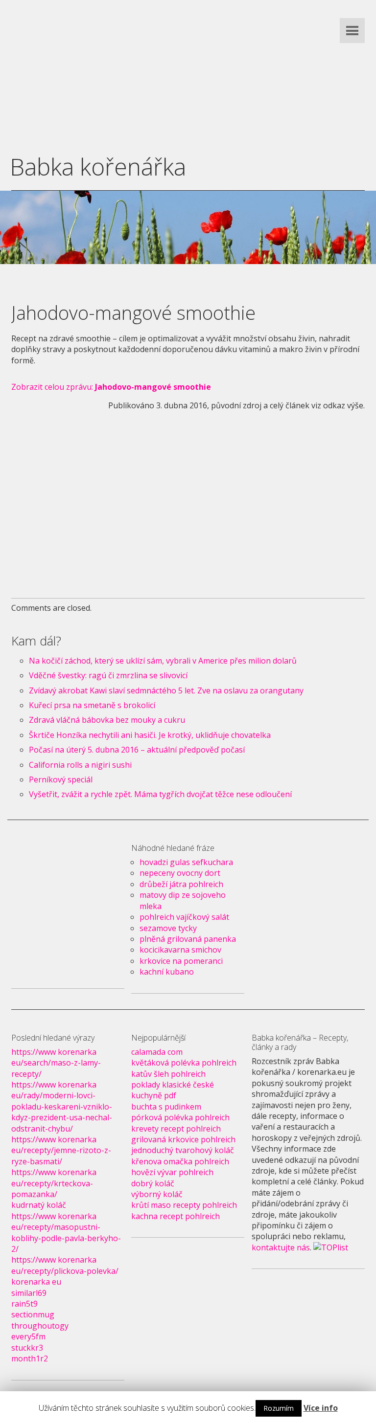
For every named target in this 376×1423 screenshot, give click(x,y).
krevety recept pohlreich (176, 1128)
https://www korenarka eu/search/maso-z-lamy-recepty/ (56, 1062)
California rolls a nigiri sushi (80, 764)
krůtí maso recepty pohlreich (184, 1205)
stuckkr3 (27, 1347)
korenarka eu (36, 1281)
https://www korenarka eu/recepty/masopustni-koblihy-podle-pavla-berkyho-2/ (66, 1232)
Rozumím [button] (278, 1408)
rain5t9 (24, 1303)
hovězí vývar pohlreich (172, 1172)
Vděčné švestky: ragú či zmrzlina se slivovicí (108, 675)
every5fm (28, 1336)
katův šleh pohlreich (168, 1073)
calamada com (157, 1051)
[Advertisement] (187, 68)
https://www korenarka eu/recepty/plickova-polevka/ (64, 1265)
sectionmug (32, 1314)
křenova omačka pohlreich (180, 1161)
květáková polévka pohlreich (183, 1062)
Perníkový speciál (61, 779)
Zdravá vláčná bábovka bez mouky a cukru (107, 719)
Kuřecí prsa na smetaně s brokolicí (92, 705)
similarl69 (29, 1293)
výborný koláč (157, 1194)
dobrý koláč (152, 1183)
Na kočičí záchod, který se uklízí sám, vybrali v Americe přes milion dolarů (163, 660)
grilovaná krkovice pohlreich (183, 1139)
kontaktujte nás (281, 1247)
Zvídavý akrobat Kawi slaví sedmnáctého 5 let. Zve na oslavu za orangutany (166, 690)
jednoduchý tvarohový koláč (182, 1150)
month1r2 (29, 1358)
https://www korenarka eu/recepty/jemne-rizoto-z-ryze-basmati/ (61, 1150)
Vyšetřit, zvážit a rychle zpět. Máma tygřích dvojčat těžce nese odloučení (160, 794)
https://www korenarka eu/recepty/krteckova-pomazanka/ (53, 1183)
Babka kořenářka (98, 166)
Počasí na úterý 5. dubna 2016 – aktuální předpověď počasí (137, 749)
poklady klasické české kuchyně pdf (172, 1090)
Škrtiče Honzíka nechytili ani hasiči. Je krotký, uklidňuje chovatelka (150, 735)
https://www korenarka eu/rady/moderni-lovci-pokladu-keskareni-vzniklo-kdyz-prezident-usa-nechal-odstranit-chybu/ (61, 1106)
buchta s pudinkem (166, 1106)
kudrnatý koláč (38, 1205)
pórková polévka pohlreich (180, 1117)
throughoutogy (40, 1325)
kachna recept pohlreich (175, 1216)
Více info (321, 1407)
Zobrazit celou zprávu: (111, 386)
